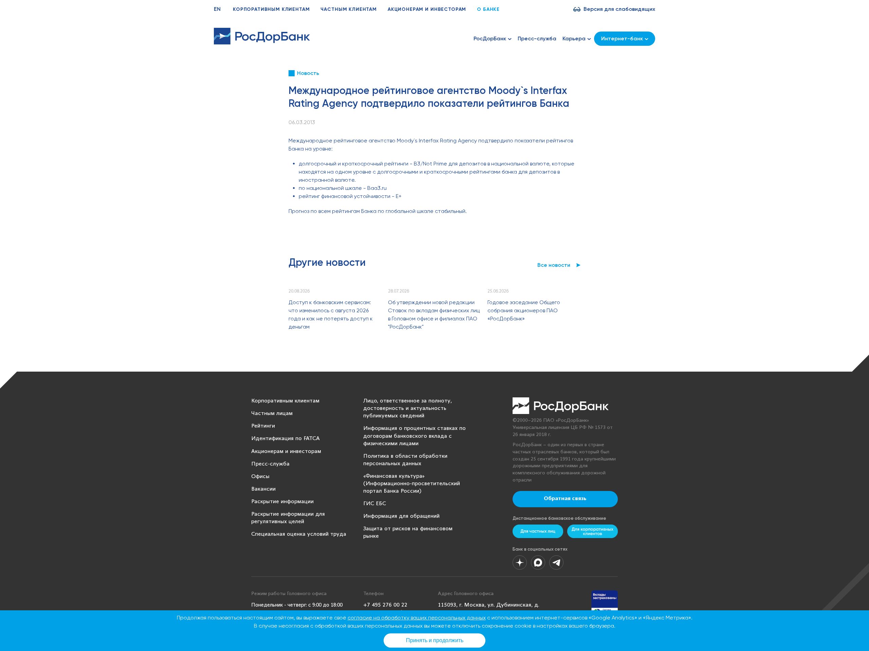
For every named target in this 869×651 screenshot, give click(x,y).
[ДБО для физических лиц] (538, 531)
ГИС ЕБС (374, 504)
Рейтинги (263, 426)
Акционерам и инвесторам (427, 9)
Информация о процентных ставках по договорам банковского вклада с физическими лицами (414, 436)
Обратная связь (565, 498)
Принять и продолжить (434, 640)
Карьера (574, 38)
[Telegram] (556, 562)
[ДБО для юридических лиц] (592, 531)
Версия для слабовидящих (619, 9)
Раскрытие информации (282, 502)
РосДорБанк (490, 38)
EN (217, 9)
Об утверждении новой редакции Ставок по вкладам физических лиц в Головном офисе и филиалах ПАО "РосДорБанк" (434, 314)
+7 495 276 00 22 (385, 605)
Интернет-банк (622, 38)
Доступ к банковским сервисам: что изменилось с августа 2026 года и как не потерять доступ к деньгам (331, 314)
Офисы (260, 476)
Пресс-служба (537, 38)
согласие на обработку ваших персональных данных (417, 617)
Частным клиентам (348, 9)
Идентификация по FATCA (285, 438)
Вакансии (263, 489)
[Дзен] (520, 562)
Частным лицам (272, 413)
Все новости (553, 265)
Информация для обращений (401, 516)
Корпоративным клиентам (271, 9)
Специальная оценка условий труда (298, 534)
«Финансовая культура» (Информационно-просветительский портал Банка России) (411, 483)
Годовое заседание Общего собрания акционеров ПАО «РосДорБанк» (523, 310)
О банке (488, 9)
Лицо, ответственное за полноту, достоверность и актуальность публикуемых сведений (407, 408)
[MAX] (538, 562)
